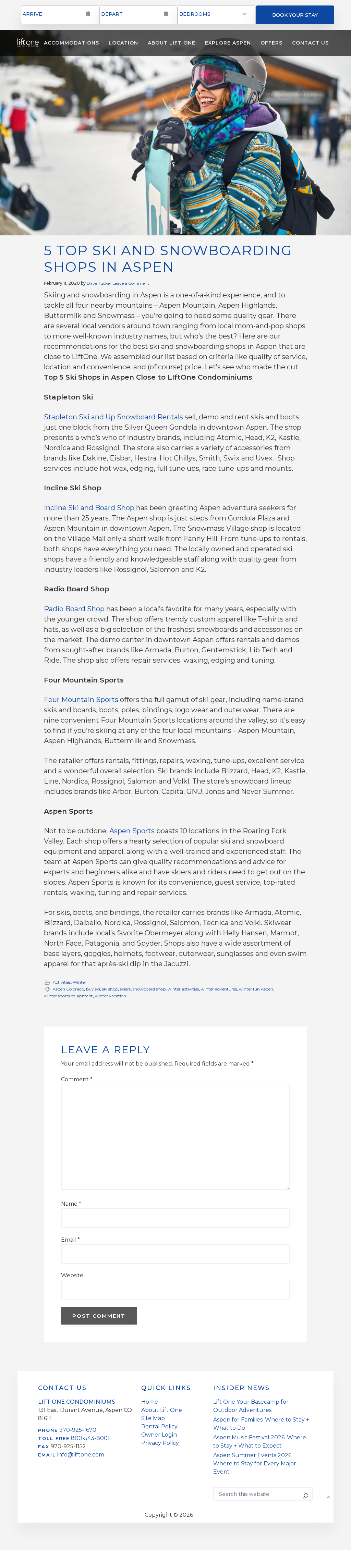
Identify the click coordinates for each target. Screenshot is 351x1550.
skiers (125, 989)
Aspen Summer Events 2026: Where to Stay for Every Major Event (254, 1463)
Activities (62, 982)
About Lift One (161, 1410)
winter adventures (219, 989)
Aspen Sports (132, 831)
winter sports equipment (68, 995)
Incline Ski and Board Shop (89, 508)
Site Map (153, 1418)
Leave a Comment (130, 283)
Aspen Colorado (68, 989)
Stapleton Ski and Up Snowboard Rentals (113, 417)
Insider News (241, 1388)
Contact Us (62, 1388)
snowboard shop (149, 989)
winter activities (183, 989)
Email (70, 1240)
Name (71, 1204)
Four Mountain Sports (81, 700)
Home (149, 1402)
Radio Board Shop (74, 609)
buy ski (93, 989)
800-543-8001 (90, 1438)
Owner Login (159, 1434)
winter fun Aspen (256, 989)
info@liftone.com (80, 1454)
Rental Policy (159, 1426)
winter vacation (110, 995)
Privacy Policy (160, 1443)
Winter (79, 982)
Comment (77, 1079)
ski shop (110, 989)
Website (72, 1275)
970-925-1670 (77, 1430)
